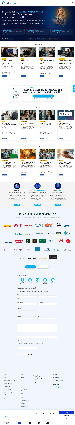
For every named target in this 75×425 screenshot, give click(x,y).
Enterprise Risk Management (8, 389)
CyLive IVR (22, 388)
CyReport (22, 397)
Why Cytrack (55, 2)
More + (11, 38)
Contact (68, 2)
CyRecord (22, 393)
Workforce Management (24, 406)
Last (38, 298)
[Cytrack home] (9, 2)
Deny (66, 418)
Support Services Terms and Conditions (58, 380)
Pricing (22, 374)
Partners (49, 2)
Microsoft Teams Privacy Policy (9, 383)
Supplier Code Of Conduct (8, 394)
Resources (63, 2)
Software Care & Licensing (56, 375)
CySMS (22, 398)
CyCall (21, 380)
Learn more (4, 138)
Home (5, 374)
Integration (22, 375)
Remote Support (54, 378)
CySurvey (22, 401)
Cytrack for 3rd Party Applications (38, 382)
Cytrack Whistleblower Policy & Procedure (10, 392)
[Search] (72, 3)
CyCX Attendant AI (23, 383)
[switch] (29, 423)
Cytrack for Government (36, 379)
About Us (5, 375)
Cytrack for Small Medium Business (38, 376)
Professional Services (24, 403)
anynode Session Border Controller (24, 408)
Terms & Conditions (7, 386)
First (18, 298)
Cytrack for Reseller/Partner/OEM (38, 381)
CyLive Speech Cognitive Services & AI (26, 390)
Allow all (66, 412)
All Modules (22, 377)
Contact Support (54, 374)
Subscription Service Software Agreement (10, 380)
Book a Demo (30, 267)
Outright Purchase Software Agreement (10, 378)
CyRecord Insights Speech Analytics (25, 395)
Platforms (43, 2)
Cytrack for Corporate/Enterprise (38, 378)
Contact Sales (6, 397)
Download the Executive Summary (43, 96)
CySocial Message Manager (25, 400)
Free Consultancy (43, 267)
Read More (17, 204)
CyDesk (22, 386)
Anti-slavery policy (7, 395)
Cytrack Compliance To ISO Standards (10, 391)
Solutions (37, 2)
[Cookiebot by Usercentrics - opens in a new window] (6, 423)
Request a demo (6, 398)
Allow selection (66, 415)
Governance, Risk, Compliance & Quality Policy (11, 388)
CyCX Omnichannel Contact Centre (26, 378)
